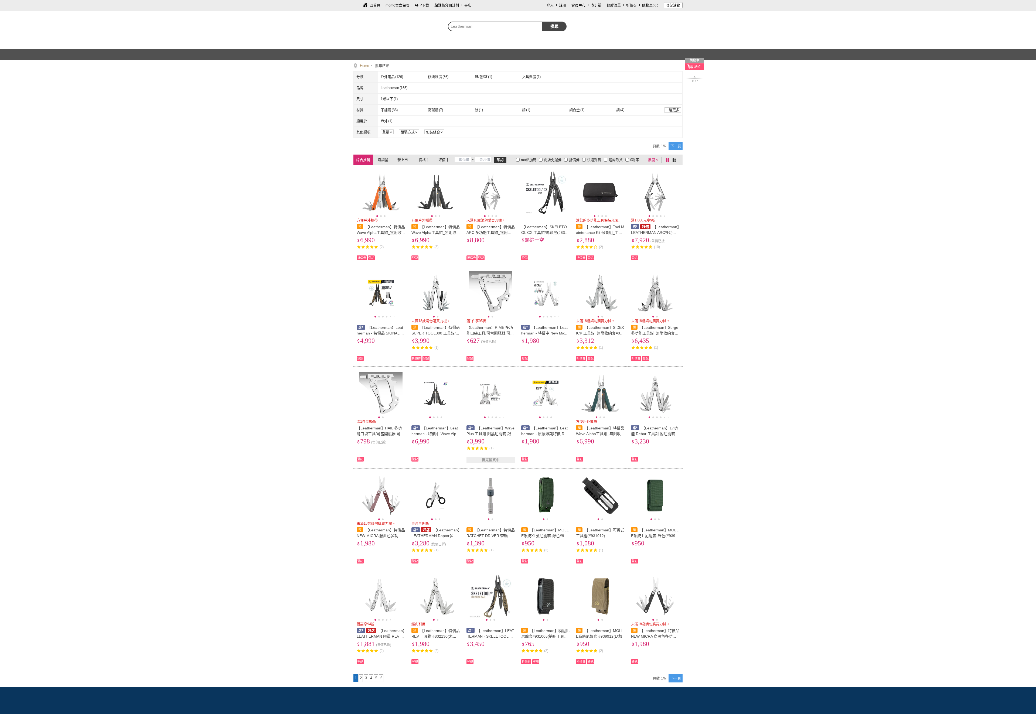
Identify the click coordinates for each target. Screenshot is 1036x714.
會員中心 (578, 5)
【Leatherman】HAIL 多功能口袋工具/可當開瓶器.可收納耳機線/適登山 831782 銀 (380, 434)
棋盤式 (668, 160)
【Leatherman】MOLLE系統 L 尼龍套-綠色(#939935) (655, 536)
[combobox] (495, 26)
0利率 (634, 160)
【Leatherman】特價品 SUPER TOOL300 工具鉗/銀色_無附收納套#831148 (435, 333)
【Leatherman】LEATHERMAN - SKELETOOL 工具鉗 (490, 636)
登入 (550, 5)
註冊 (562, 5)
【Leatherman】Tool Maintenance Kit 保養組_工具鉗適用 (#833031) (600, 232)
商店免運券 (552, 160)
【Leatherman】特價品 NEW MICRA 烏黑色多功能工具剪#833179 (655, 636)
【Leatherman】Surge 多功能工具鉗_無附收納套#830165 (655, 333)
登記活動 (673, 5)
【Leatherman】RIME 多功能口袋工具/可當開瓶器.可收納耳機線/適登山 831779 (490, 333)
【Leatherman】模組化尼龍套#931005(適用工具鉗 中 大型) (545, 636)
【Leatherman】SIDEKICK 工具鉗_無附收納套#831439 (600, 333)
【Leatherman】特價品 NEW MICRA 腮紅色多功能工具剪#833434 (381, 536)
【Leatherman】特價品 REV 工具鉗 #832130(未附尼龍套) (435, 636)
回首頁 (375, 5)
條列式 (675, 160)
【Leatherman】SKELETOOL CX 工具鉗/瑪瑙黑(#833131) (545, 232)
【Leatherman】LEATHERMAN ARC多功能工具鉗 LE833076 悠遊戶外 (655, 232)
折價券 (631, 5)
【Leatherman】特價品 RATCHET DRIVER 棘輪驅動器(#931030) (490, 536)
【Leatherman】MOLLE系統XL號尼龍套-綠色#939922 (545, 536)
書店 (467, 5)
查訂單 (596, 5)
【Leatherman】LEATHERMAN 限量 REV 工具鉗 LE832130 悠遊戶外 (381, 636)
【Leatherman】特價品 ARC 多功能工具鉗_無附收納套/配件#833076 (490, 232)
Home (364, 66)
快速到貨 (594, 160)
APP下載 (422, 5)
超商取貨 (616, 160)
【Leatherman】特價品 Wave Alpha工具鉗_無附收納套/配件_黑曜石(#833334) (435, 232)
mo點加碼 (528, 160)
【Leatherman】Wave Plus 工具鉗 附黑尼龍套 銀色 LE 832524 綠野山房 (490, 434)
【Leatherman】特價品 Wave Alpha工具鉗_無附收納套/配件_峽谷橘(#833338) (381, 232)
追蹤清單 (614, 5)
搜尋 (554, 26)
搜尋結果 (381, 66)
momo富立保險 (397, 5)
